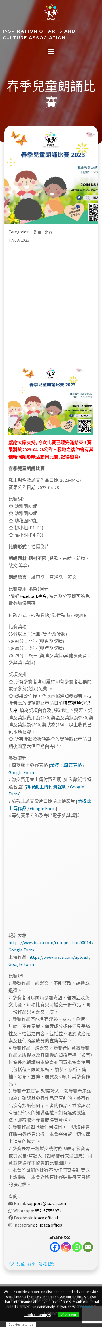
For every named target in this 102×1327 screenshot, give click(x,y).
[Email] (88, 1247)
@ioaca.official (50, 1225)
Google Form (21, 772)
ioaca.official (46, 1217)
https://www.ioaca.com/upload (58, 957)
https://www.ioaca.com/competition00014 (49, 942)
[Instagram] (66, 1247)
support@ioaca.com (46, 1203)
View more (85, 1307)
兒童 (21, 1263)
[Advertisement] (42, 308)
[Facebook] (55, 1247)
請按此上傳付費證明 (46, 787)
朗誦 (38, 231)
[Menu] (51, 51)
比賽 (48, 231)
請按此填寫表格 (66, 765)
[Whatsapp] (77, 1247)
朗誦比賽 (46, 1263)
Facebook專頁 (33, 596)
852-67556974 (48, 1210)
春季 (31, 1263)
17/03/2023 (18, 240)
